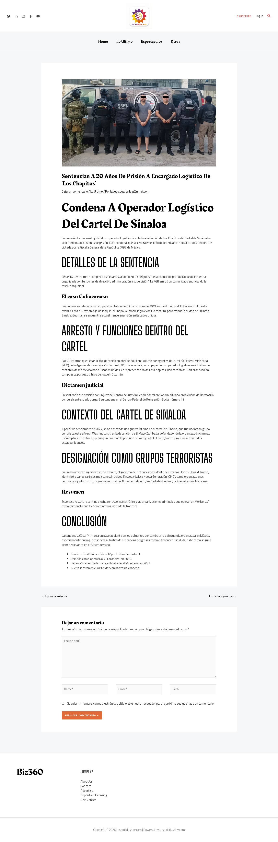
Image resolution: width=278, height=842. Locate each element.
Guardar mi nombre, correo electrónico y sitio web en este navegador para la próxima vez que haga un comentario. (140, 703)
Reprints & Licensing (94, 795)
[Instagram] (23, 16)
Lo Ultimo (124, 41)
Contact (86, 786)
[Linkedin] (16, 16)
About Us (87, 781)
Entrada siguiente (222, 596)
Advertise (87, 791)
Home (103, 41)
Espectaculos (151, 41)
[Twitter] (8, 16)
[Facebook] (30, 16)
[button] (244, 16)
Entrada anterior (54, 596)
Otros (175, 41)
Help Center (88, 800)
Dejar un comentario (75, 191)
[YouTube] (38, 16)
